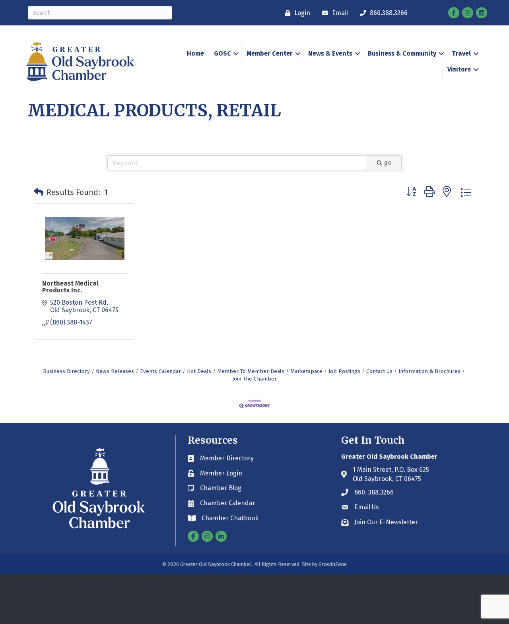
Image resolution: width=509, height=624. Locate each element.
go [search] (387, 162)
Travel (461, 53)
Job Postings (344, 371)
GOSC (222, 53)
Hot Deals (199, 371)
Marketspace (306, 371)
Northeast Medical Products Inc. (70, 287)
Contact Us (379, 371)
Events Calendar (160, 371)
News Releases (115, 371)
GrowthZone (333, 564)
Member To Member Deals (250, 371)
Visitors (459, 69)
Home (195, 53)
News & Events (330, 53)
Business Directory (66, 371)
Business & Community (402, 53)
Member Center (270, 53)
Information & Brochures (429, 371)
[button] (38, 192)
